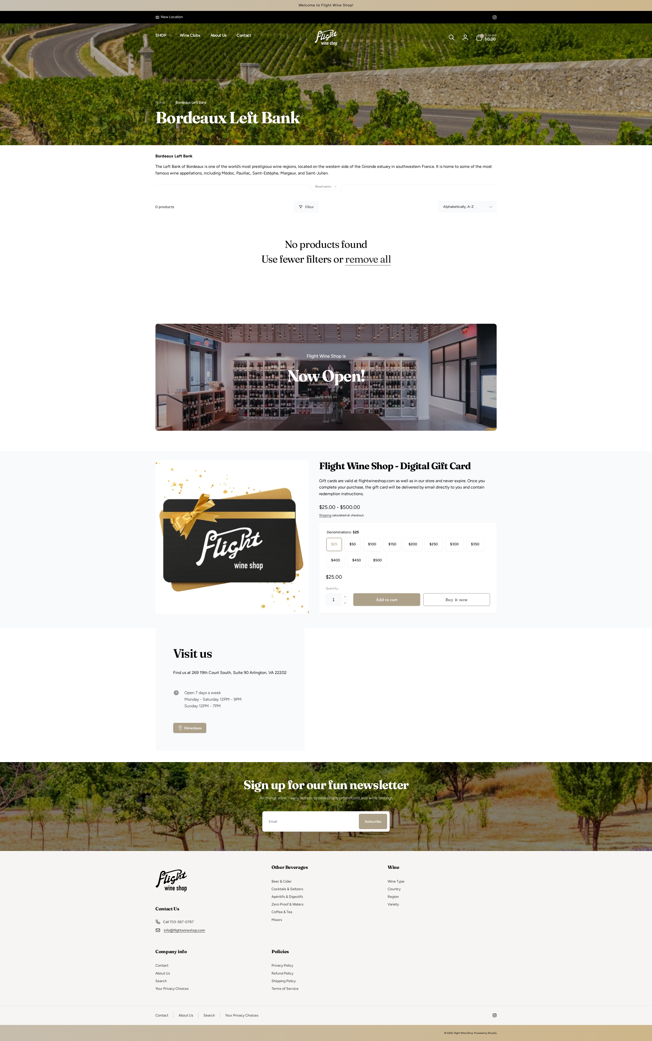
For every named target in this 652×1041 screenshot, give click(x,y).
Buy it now (456, 599)
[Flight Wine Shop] (171, 894)
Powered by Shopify (485, 1033)
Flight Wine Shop (463, 1033)
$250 (433, 544)
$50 (352, 544)
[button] (162, 35)
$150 (392, 544)
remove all (368, 259)
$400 (335, 560)
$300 (454, 544)
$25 (334, 544)
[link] (169, 17)
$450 (356, 560)
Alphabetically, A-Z (458, 207)
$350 (475, 544)
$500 (377, 560)
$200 (413, 544)
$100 (372, 544)
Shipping (325, 515)
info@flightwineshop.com (184, 930)
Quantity (332, 588)
